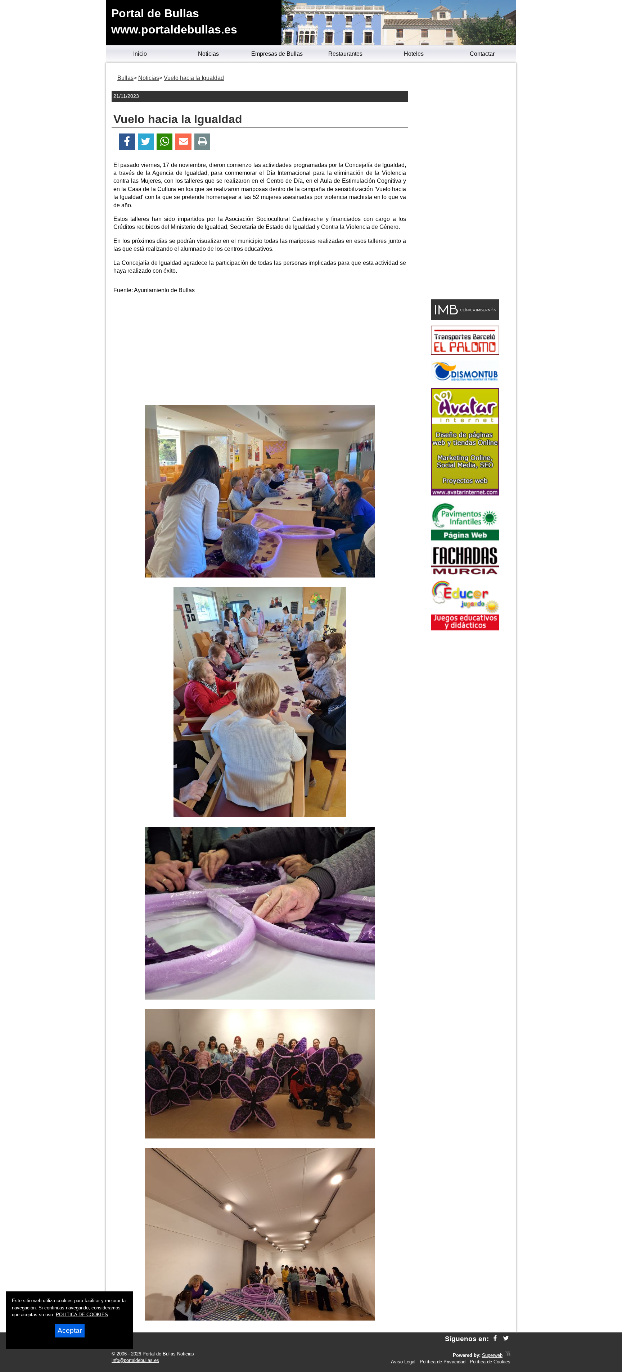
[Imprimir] (202, 141)
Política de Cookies (490, 1361)
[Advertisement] (260, 350)
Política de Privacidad (442, 1361)
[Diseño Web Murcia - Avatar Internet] (507, 1355)
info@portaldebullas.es (135, 1360)
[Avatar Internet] (465, 493)
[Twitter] (146, 141)
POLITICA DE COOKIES (82, 1314)
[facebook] (495, 1338)
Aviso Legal (403, 1361)
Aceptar (70, 1330)
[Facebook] (127, 141)
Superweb (492, 1355)
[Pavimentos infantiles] (465, 538)
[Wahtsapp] (165, 141)
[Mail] (183, 141)
